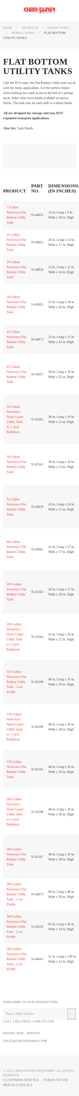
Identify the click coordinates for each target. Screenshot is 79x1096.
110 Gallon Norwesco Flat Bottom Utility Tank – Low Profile (16, 682)
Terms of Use (55, 1080)
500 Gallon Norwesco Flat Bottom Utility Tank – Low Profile (16, 959)
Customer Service (21, 1080)
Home (7, 27)
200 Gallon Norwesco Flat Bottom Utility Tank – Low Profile (16, 894)
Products (30, 27)
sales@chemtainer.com (25, 1041)
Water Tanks (58, 27)
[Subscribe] (71, 1014)
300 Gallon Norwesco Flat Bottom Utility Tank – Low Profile (16, 926)
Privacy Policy (18, 1085)
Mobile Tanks (23, 32)
